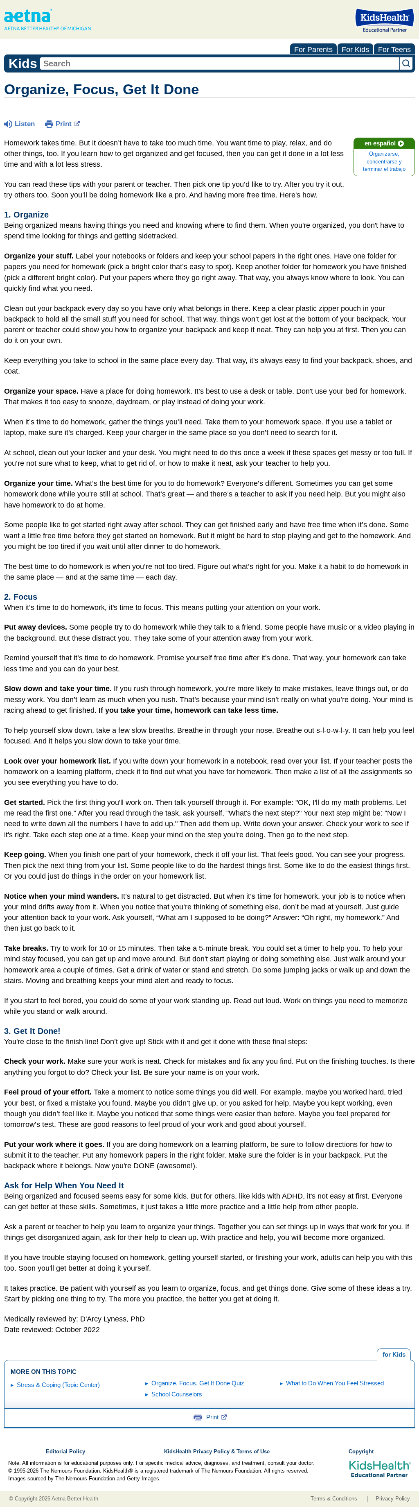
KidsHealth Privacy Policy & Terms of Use (217, 1452)
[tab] (394, 1354)
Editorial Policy (65, 1452)
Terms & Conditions (334, 1499)
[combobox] (219, 63)
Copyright (361, 1452)
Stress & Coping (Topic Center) (58, 1384)
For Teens (394, 49)
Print (64, 124)
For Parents (313, 49)
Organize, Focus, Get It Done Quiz (197, 1383)
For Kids (355, 49)
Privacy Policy (393, 1499)
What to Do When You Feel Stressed (335, 1383)
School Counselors (176, 1394)
